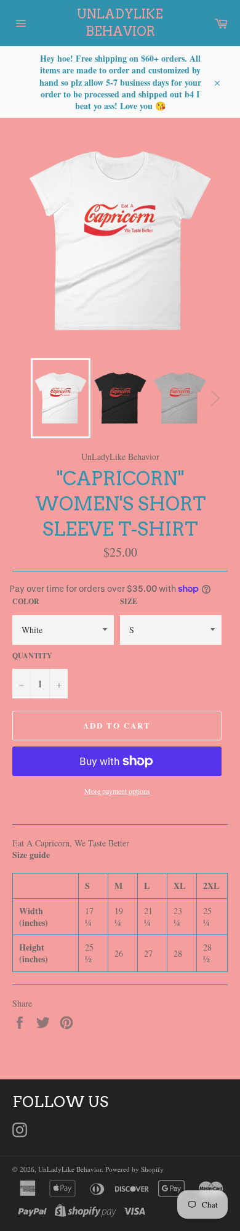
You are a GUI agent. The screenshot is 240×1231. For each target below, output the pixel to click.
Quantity (32, 656)
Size (128, 602)
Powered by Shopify (134, 1169)
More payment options (117, 791)
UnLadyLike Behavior (120, 23)
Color (25, 602)
